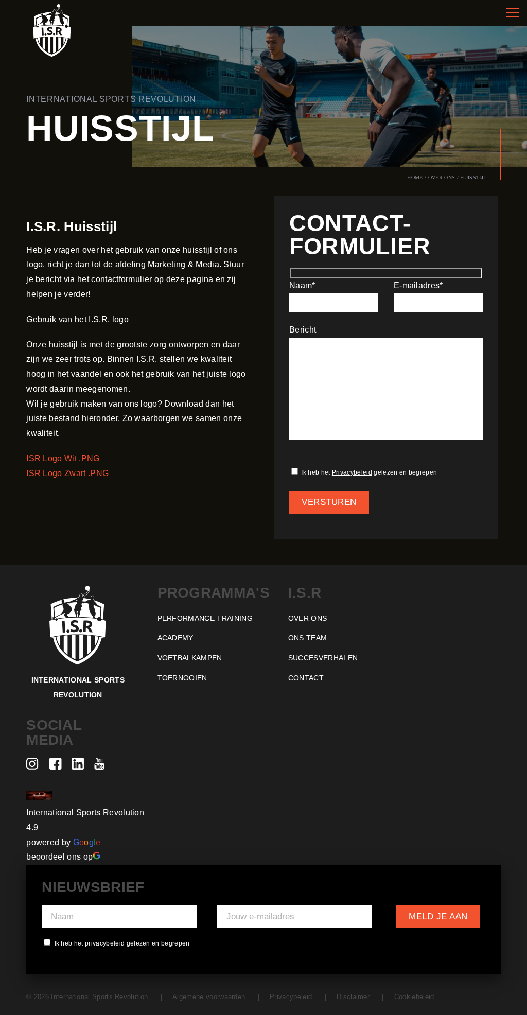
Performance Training (205, 618)
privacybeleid (105, 943)
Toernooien (182, 678)
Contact (306, 678)
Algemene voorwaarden (208, 997)
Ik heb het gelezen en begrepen (368, 472)
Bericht (302, 329)
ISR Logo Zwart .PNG (67, 473)
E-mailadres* (418, 285)
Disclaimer (353, 997)
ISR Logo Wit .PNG (62, 458)
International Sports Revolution (85, 812)
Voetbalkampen (189, 658)
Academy (175, 638)
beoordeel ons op (59, 856)
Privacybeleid (352, 472)
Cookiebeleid (414, 997)
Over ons (441, 177)
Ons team (307, 638)
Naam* (302, 285)
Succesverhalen (323, 658)
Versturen (329, 502)
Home (415, 177)
